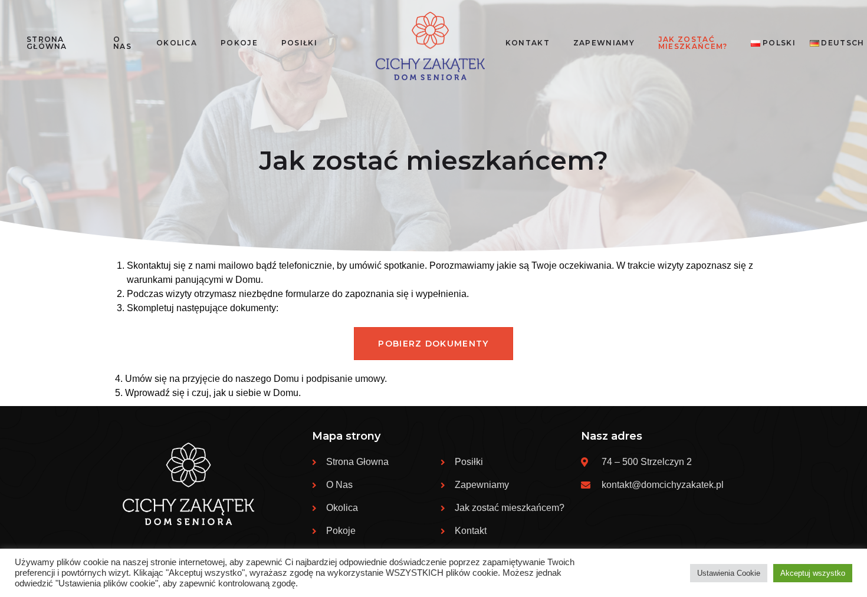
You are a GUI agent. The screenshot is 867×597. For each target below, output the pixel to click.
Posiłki (299, 42)
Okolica (176, 42)
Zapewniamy (604, 42)
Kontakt (527, 42)
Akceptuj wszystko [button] (812, 573)
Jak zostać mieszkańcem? (693, 43)
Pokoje (239, 42)
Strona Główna (47, 43)
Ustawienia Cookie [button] (728, 573)
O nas (122, 43)
